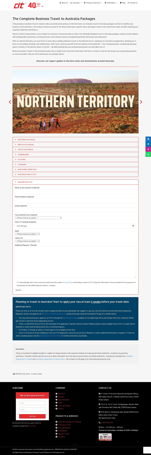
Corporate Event (64, 428)
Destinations (62, 431)
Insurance (61, 437)
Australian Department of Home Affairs (50, 359)
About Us (61, 394)
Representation (63, 400)
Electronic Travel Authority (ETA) (54, 314)
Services (61, 397)
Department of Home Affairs (50, 336)
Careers (61, 409)
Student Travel (63, 434)
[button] (93, 3)
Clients (60, 403)
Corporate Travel (64, 425)
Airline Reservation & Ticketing (69, 422)
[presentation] (9, 102)
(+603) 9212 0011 (106, 423)
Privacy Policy (68, 282)
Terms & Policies (64, 406)
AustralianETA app (70, 318)
